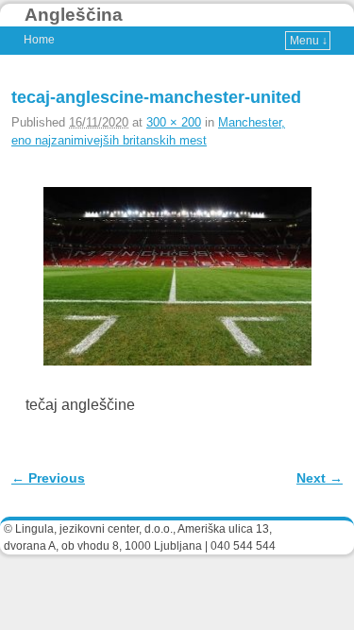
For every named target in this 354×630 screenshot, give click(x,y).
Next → (319, 477)
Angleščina (74, 15)
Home (39, 39)
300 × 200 (173, 122)
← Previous (48, 477)
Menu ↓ (309, 40)
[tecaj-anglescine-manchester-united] (177, 276)
